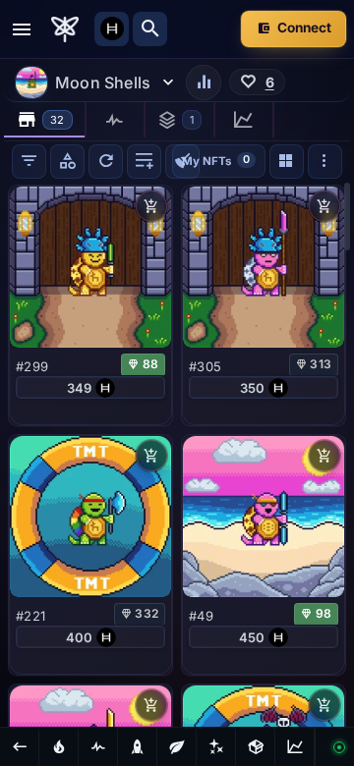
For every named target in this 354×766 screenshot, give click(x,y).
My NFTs (216, 159)
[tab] (45, 119)
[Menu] (21, 29)
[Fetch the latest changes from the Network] (105, 161)
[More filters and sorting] (325, 161)
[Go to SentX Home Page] (65, 29)
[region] (177, 454)
